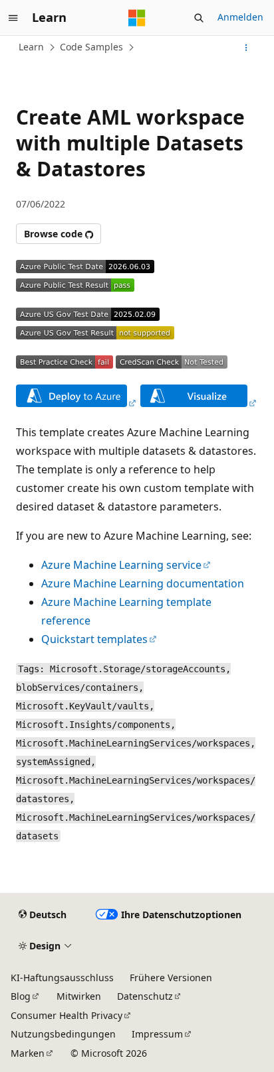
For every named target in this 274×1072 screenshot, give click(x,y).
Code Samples (91, 46)
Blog (21, 996)
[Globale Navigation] (13, 18)
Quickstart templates (94, 639)
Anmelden (240, 17)
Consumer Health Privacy (66, 1015)
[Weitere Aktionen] (246, 47)
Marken (28, 1053)
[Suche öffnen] (199, 18)
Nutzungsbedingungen (63, 1034)
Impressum (157, 1034)
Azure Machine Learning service (121, 565)
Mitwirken (79, 996)
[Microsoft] (137, 18)
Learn (31, 46)
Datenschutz (145, 996)
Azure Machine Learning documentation (142, 583)
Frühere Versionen (171, 977)
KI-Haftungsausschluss (62, 977)
